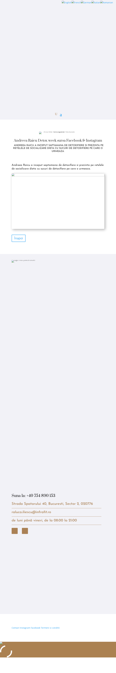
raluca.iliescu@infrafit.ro (31, 512)
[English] (67, 2)
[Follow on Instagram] (25, 531)
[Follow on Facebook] (15, 531)
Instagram (25, 627)
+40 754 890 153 (41, 495)
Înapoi (18, 238)
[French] (76, 2)
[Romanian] (106, 2)
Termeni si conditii (50, 627)
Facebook (35, 627)
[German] (86, 2)
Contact (15, 627)
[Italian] (96, 2)
